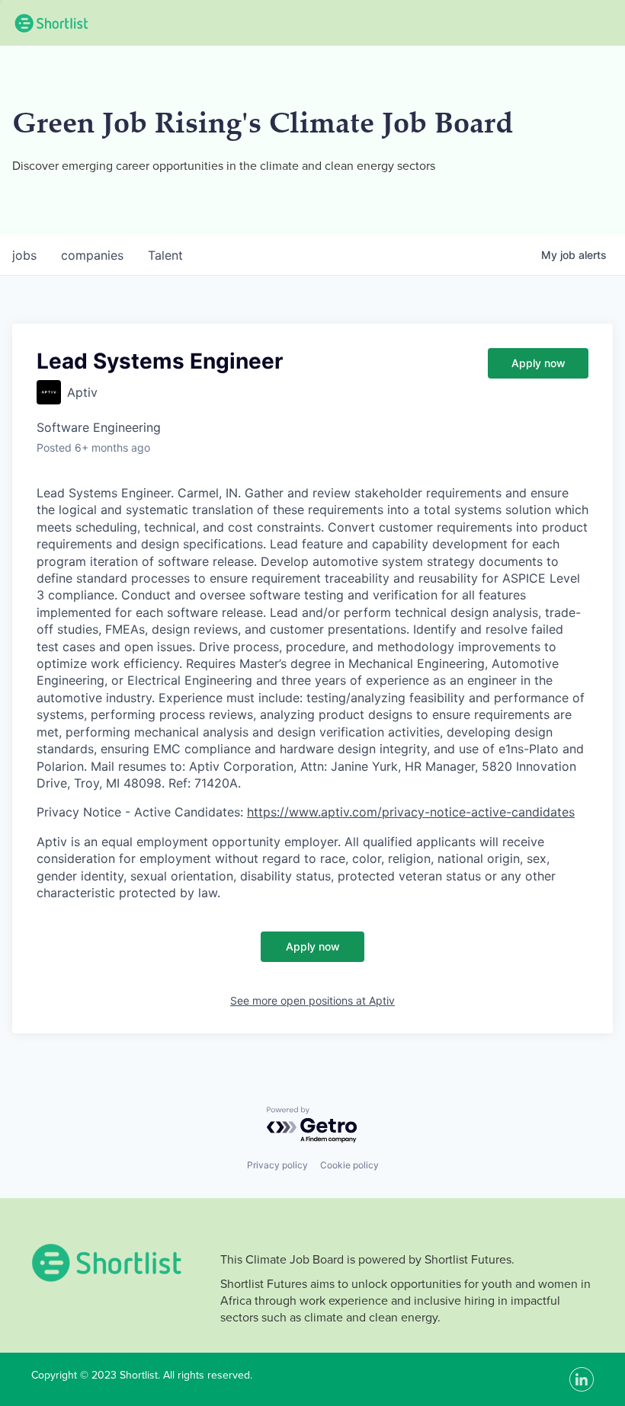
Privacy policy (277, 1165)
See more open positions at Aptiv (312, 1000)
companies (92, 255)
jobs (24, 255)
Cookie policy (349, 1165)
